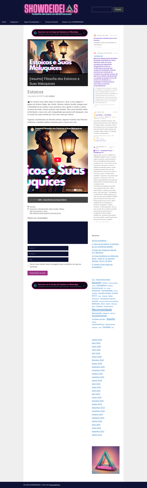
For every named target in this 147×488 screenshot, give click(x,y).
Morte (93, 306)
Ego (105, 288)
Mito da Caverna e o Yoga (38, 211)
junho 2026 (96, 347)
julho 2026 (96, 343)
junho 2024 (96, 428)
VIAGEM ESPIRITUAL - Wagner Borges (103, 324)
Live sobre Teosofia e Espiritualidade (108, 301)
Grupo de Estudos (51, 22)
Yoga (100, 327)
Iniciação (104, 296)
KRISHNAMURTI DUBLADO (107, 298)
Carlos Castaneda (113, 283)
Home (4, 22)
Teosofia (110, 319)
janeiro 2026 (97, 364)
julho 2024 (96, 425)
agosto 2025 (97, 380)
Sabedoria (106, 313)
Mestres (108, 303)
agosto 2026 (97, 340)
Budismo (105, 283)
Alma (93, 279)
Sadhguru (112, 313)
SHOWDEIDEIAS (99, 316)
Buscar (118, 9)
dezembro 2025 (98, 367)
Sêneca (61, 209)
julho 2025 (96, 384)
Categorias (14, 22)
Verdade (94, 322)
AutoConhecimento (103, 280)
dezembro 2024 (98, 408)
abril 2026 (96, 353)
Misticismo (114, 303)
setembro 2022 (98, 431)
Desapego (110, 285)
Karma (110, 296)
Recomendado (102, 309)
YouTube (106, 327)
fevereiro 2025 (98, 401)
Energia (109, 288)
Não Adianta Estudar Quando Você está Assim (45, 213)
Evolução (94, 293)
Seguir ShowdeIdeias (31, 22)
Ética (112, 327)
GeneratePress (54, 485)
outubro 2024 (97, 414)
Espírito (116, 290)
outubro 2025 (97, 374)
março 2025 (97, 397)
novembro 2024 (98, 411)
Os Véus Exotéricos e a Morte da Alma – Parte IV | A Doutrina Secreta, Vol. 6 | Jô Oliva (105, 258)
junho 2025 (96, 387)
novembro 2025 (98, 370)
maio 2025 (96, 391)
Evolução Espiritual (104, 293)
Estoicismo (33, 209)
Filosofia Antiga (43, 209)
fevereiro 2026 (98, 360)
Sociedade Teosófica (98, 319)
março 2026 (97, 357)
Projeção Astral (108, 306)
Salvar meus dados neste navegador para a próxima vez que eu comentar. (55, 265)
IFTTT (94, 296)
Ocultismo (99, 306)
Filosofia (32, 207)
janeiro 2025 (97, 404)
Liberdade (95, 301)
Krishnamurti (95, 298)
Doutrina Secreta (97, 288)
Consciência (101, 285)
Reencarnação (97, 313)
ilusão (99, 296)
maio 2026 (96, 350)
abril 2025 (96, 394)
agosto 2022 (97, 435)
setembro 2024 (98, 418)
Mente (103, 303)
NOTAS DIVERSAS (99, 241)
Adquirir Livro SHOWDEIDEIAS (73, 22)
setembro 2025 (98, 377)
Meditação (96, 304)
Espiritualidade (107, 290)
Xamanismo (95, 327)
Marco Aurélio (53, 209)
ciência (94, 285)
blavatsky (97, 282)
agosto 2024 (97, 421)
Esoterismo (96, 290)
